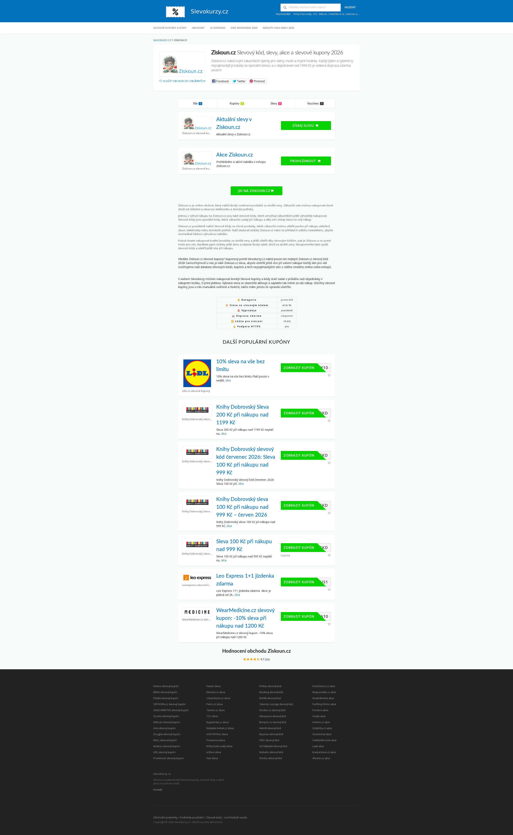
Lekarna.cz (351, 13)
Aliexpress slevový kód (272, 716)
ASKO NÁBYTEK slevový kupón (171, 710)
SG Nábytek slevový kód (273, 746)
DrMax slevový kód (270, 686)
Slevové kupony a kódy (170, 28)
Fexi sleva (212, 758)
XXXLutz (323, 13)
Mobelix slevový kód (271, 752)
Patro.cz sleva (214, 704)
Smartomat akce (321, 734)
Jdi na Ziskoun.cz (254, 191)
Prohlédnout (303, 161)
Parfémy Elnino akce (324, 704)
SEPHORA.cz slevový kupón (169, 704)
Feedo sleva (213, 686)
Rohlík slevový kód (270, 698)
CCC (315, 13)
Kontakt (157, 789)
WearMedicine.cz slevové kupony (197, 619)
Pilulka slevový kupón (165, 698)
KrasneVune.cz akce (324, 752)
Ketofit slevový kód (270, 728)
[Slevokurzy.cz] (193, 11)
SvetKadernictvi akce (324, 740)
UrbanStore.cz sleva (218, 698)
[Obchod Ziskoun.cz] (182, 64)
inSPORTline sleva (217, 734)
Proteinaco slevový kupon (168, 758)
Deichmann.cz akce (323, 686)
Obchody (198, 28)
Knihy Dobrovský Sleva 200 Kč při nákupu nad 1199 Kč (242, 414)
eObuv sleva (213, 752)
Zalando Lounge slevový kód (276, 704)
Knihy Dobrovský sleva (219, 746)
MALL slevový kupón (165, 740)
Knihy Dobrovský (302, 13)
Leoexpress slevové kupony (197, 585)
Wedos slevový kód (270, 758)
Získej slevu (303, 125)
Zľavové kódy (214, 817)
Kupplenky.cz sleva (217, 722)
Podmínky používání (192, 817)
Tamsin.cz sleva (215, 710)
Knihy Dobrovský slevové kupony (197, 419)
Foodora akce (320, 710)
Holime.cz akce (321, 722)
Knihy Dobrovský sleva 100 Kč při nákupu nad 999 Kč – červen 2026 (242, 507)
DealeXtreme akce (323, 698)
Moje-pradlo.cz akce (324, 692)
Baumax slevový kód (271, 734)
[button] (220, 81)
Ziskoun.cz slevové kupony (197, 133)
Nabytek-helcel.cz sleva (220, 728)
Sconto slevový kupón (166, 716)
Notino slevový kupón (166, 686)
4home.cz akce (321, 758)
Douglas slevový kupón (166, 734)
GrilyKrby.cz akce (322, 728)
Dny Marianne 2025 (244, 28)
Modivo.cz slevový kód (272, 710)
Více (228, 380)
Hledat (350, 7)
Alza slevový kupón (164, 728)
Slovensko (218, 28)
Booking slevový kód (271, 692)
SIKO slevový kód (269, 740)
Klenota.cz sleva (215, 692)
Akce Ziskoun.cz (234, 155)
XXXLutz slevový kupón (166, 722)
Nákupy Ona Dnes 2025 (278, 28)
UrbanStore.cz (336, 13)
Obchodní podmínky (165, 817)
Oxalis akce (319, 716)
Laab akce (318, 746)
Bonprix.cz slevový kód (272, 722)
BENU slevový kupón (165, 692)
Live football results (235, 817)
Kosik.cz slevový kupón (166, 746)
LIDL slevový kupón (164, 752)
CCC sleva (212, 716)
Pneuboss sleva (215, 740)
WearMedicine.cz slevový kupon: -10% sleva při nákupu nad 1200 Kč (245, 618)
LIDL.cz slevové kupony (196, 391)
